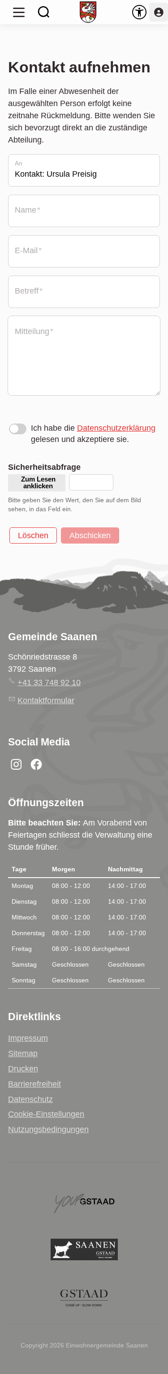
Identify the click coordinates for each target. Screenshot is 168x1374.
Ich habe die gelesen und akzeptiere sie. (93, 434)
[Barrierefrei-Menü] (139, 12)
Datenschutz (30, 1099)
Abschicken (90, 535)
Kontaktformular (45, 700)
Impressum (28, 1038)
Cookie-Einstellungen (46, 1114)
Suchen (44, 12)
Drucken (23, 1068)
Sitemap (23, 1053)
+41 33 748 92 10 (49, 682)
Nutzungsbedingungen (48, 1129)
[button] (19, 12)
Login (158, 12)
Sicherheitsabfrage (44, 467)
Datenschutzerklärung (116, 428)
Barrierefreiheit (34, 1084)
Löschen (33, 535)
